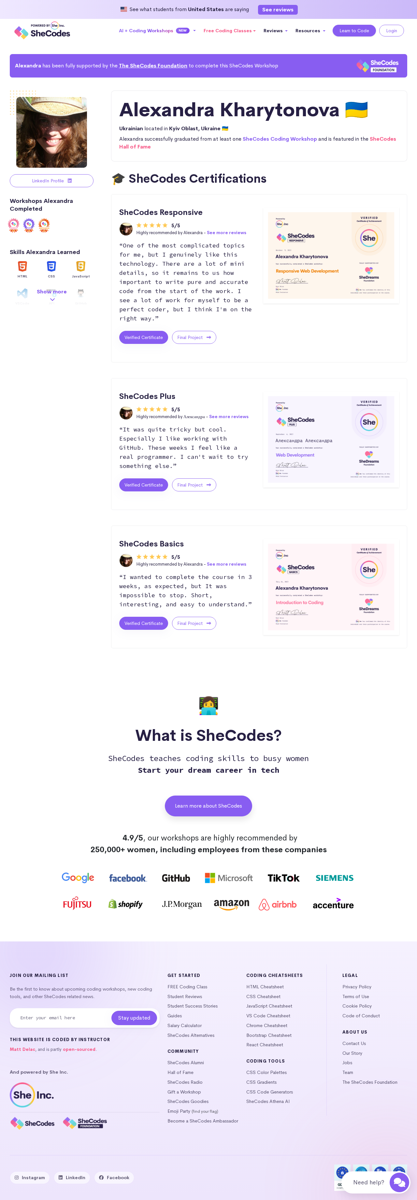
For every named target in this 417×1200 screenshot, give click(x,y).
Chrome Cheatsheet (266, 1025)
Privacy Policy (356, 987)
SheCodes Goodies (187, 1101)
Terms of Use (355, 996)
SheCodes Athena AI (268, 1101)
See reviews (278, 9)
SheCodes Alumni (185, 1063)
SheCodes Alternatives (190, 1035)
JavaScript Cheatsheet (269, 1006)
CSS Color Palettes (266, 1072)
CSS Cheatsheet (263, 996)
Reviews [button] (274, 31)
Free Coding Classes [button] (228, 31)
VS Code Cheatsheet (268, 1016)
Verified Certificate (143, 337)
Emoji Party (178, 1111)
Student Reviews (184, 996)
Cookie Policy (357, 1006)
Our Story (352, 1053)
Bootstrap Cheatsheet (269, 1035)
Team (347, 1072)
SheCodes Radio (185, 1082)
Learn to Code (354, 31)
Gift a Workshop (184, 1092)
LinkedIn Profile (48, 181)
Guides (174, 1016)
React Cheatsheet (264, 1045)
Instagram (33, 1177)
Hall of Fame (180, 1072)
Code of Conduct (361, 1016)
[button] (157, 30)
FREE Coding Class (187, 987)
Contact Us (354, 1043)
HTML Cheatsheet (265, 987)
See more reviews (226, 232)
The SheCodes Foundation (153, 65)
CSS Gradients (261, 1082)
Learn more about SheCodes (208, 805)
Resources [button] (308, 31)
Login (391, 31)
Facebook (118, 1177)
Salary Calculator (184, 1025)
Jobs (347, 1063)
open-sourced (79, 1049)
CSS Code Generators (269, 1092)
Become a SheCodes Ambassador (202, 1121)
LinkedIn (75, 1177)
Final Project (190, 337)
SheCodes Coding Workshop (280, 138)
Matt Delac (22, 1049)
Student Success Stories (192, 1006)
